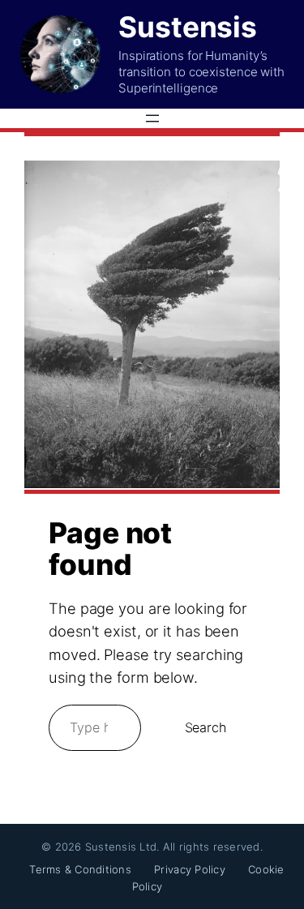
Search (205, 727)
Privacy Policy (189, 869)
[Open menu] (152, 118)
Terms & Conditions (80, 869)
